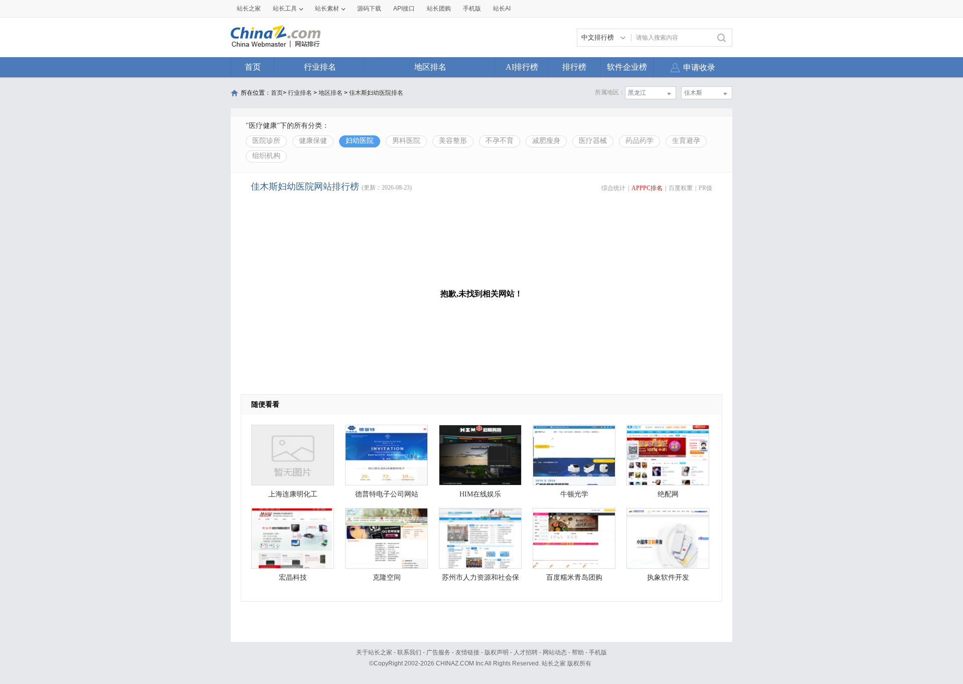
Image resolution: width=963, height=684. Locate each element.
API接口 (404, 8)
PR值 (705, 188)
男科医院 (406, 140)
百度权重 (681, 188)
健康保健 (313, 140)
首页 (253, 67)
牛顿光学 (574, 494)
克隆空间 (387, 577)
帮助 (578, 652)
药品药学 (639, 140)
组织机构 (266, 155)
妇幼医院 (360, 140)
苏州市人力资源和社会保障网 (480, 580)
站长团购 (439, 8)
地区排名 (430, 67)
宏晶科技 (293, 577)
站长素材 (327, 8)
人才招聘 (526, 652)
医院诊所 (266, 140)
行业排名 (320, 67)
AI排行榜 (522, 67)
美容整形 (453, 140)
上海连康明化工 (292, 494)
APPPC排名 (647, 188)
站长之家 (249, 8)
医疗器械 (593, 140)
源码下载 (369, 8)
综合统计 (613, 188)
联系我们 (409, 652)
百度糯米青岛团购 (574, 577)
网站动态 (555, 652)
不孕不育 (500, 140)
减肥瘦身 (546, 140)
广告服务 (438, 652)
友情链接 (467, 652)
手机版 (598, 652)
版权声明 (497, 652)
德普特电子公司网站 (386, 494)
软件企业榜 (627, 67)
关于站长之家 (374, 652)
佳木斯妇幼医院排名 (376, 92)
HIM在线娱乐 (480, 494)
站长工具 (285, 8)
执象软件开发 (668, 577)
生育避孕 (686, 140)
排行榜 (574, 67)
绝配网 (668, 494)
